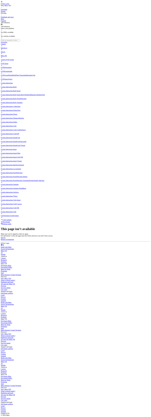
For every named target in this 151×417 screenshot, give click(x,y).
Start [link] (2, 273)
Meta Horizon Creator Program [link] (11, 275)
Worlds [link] (3, 254)
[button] (75, 2)
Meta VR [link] (4, 251)
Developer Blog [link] (6, 265)
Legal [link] (3, 295)
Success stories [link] (5, 288)
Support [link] (3, 301)
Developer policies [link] (7, 293)
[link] (5, 4)
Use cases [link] (4, 289)
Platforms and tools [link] (7, 282)
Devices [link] (3, 286)
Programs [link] (4, 271)
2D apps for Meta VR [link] (8, 284)
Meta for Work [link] (5, 269)
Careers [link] (3, 258)
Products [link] (3, 262)
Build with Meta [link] (6, 247)
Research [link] (4, 260)
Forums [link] (3, 299)
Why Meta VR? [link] (6, 278)
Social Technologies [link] (7, 249)
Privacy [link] (3, 297)
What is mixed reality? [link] (8, 280)
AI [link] (2, 253)
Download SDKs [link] (6, 267)
